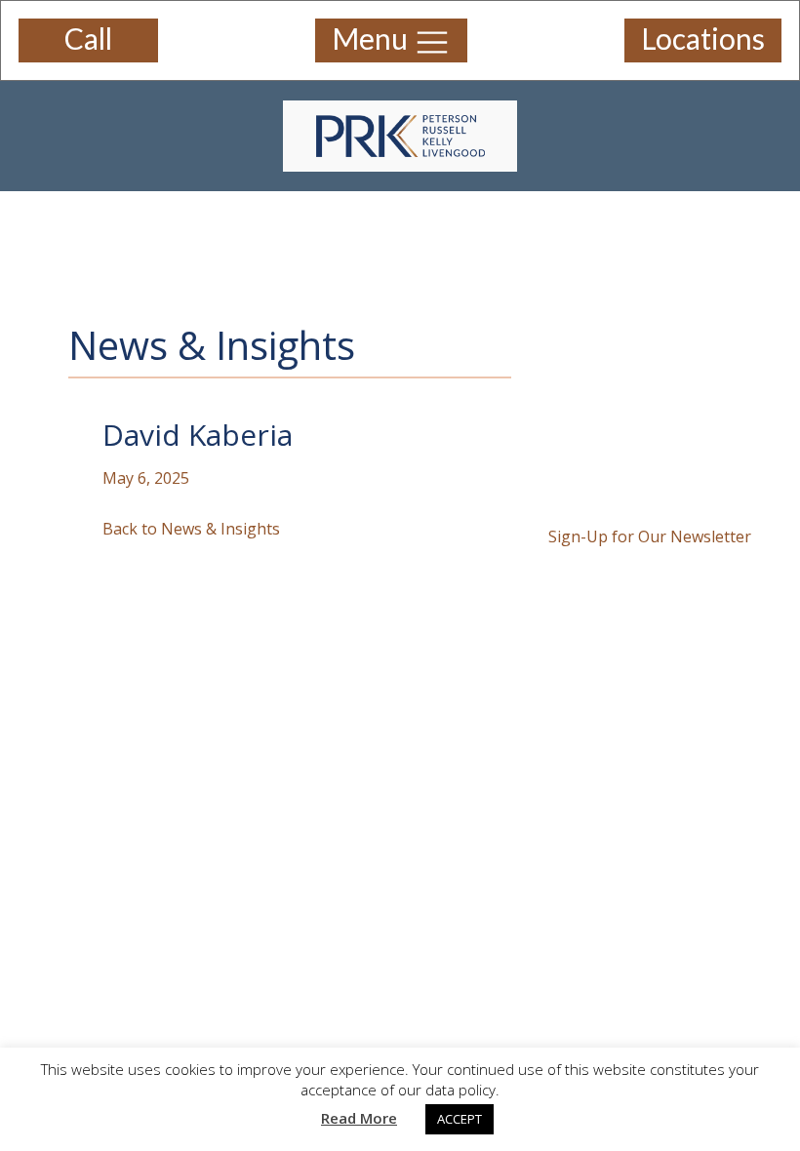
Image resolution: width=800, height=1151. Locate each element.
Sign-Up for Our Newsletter (649, 537)
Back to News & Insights (191, 529)
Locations (703, 38)
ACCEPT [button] (459, 1119)
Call (88, 38)
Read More (359, 1118)
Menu (373, 38)
